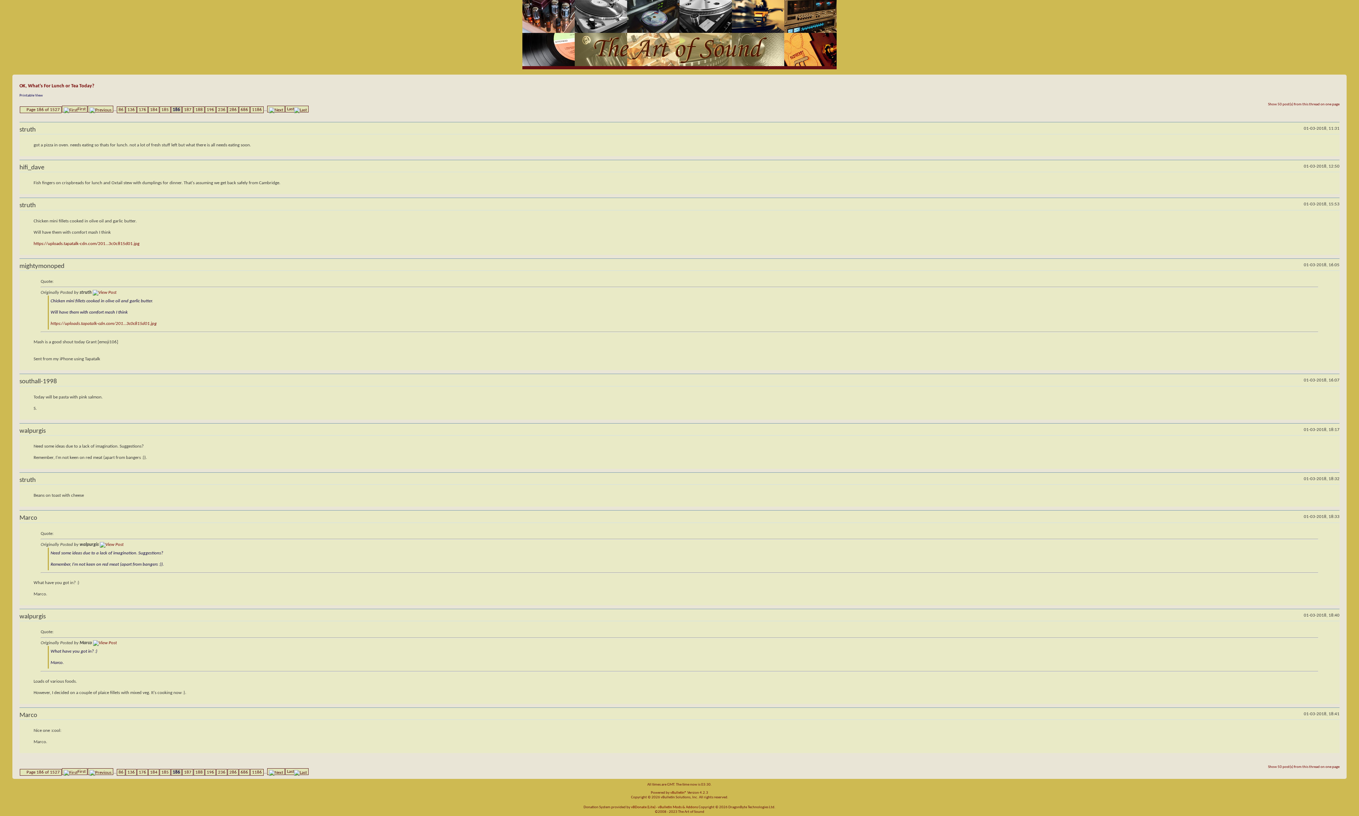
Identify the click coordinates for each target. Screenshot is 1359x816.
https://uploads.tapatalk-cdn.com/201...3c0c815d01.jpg (86, 243)
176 (142, 109)
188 (199, 109)
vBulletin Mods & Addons (678, 807)
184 (153, 109)
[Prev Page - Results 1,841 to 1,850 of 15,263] (100, 109)
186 (176, 109)
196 (210, 109)
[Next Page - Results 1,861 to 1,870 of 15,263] (276, 109)
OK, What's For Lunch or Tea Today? (56, 86)
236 (221, 109)
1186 (257, 109)
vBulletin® (678, 793)
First (82, 109)
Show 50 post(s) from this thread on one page (1304, 104)
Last (290, 109)
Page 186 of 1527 (43, 109)
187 (187, 109)
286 (233, 109)
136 (131, 109)
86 (121, 109)
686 (244, 109)
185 (165, 109)
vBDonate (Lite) (643, 807)
